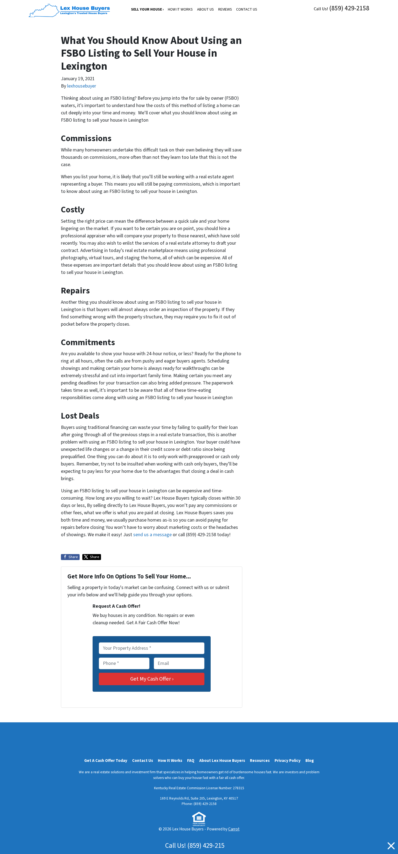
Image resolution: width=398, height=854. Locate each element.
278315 (238, 788)
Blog (309, 761)
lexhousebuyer (81, 86)
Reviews (225, 9)
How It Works (180, 9)
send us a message (152, 534)
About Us (205, 9)
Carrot (234, 829)
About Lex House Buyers (222, 761)
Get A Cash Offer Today (105, 761)
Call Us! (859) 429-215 (194, 845)
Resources (260, 761)
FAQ (190, 761)
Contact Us (246, 9)
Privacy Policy (288, 761)
